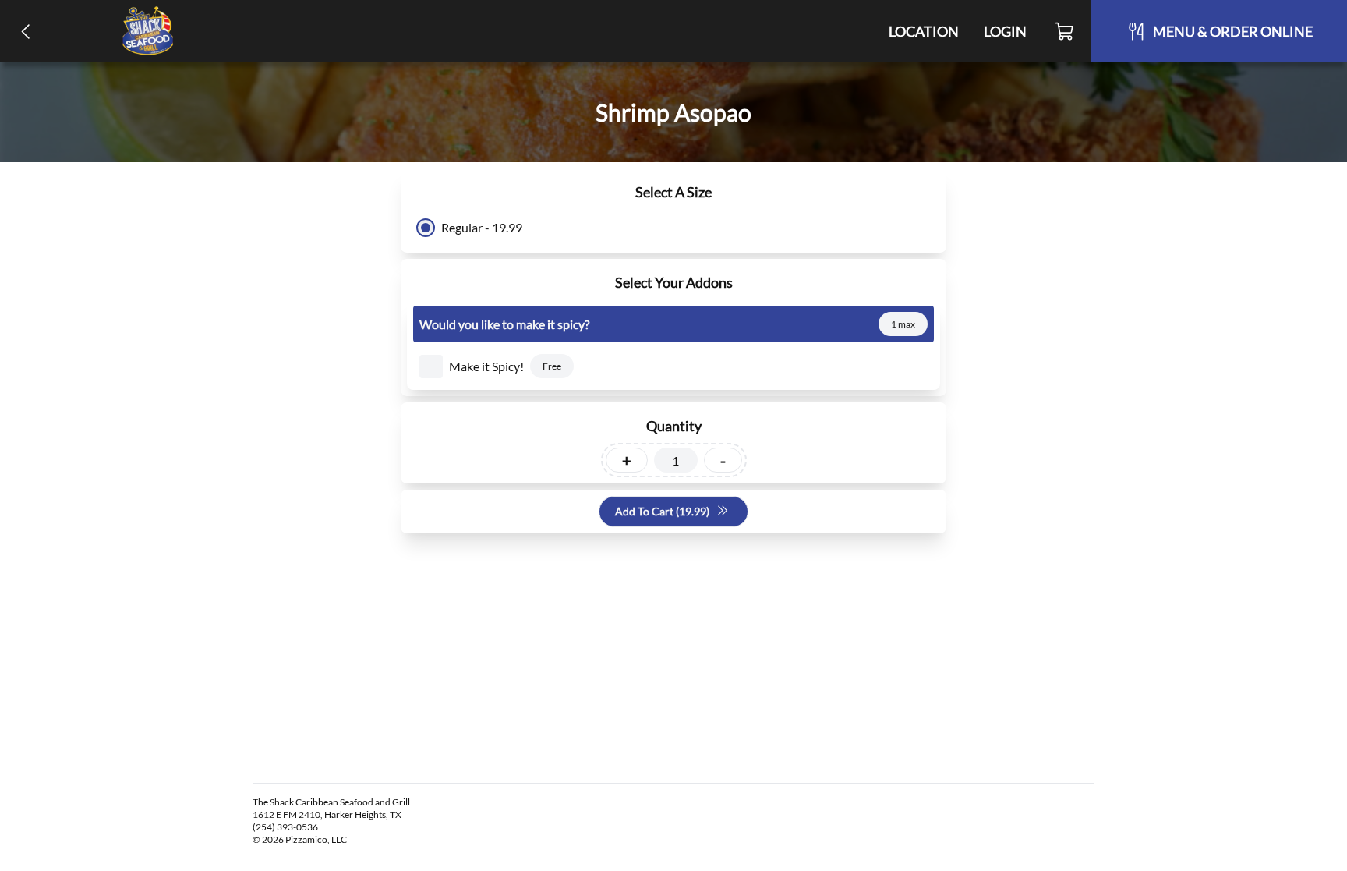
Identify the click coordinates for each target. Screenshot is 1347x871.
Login (1005, 31)
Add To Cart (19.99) (662, 511)
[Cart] (1065, 31)
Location (924, 31)
